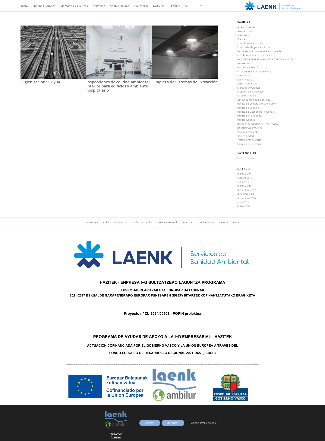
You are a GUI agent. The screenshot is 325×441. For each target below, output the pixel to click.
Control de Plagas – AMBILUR (253, 47)
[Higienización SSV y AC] (53, 78)
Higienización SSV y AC (41, 81)
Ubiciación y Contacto (249, 144)
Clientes (242, 39)
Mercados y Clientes (248, 87)
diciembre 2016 (245, 194)
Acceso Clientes (246, 27)
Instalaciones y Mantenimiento (254, 71)
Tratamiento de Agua (249, 139)
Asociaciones (244, 31)
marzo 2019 (244, 173)
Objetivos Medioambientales (253, 99)
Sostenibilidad (245, 136)
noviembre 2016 (246, 198)
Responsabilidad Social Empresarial (257, 124)
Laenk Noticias (245, 79)
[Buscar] (186, 5)
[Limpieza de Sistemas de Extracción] (185, 78)
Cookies (116, 437)
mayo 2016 (243, 206)
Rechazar (172, 423)
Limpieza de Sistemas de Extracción (185, 81)
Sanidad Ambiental (248, 132)
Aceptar (149, 423)
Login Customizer (247, 83)
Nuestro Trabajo (246, 95)
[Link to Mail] (201, 5)
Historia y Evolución (248, 67)
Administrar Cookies (203, 423)
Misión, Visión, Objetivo (250, 91)
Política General (246, 119)
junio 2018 (243, 182)
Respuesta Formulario (250, 127)
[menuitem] (24, 5)
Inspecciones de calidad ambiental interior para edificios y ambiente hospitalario (118, 86)
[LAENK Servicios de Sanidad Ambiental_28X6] (273, 5)
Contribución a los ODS (250, 43)
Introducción (244, 75)
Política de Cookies (248, 107)
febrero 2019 (244, 177)
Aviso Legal (243, 35)
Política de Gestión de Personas (255, 111)
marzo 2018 (244, 185)
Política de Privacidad (249, 115)
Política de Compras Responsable (256, 103)
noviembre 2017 (246, 190)
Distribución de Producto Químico (256, 55)
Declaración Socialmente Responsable (259, 51)
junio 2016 (243, 202)
